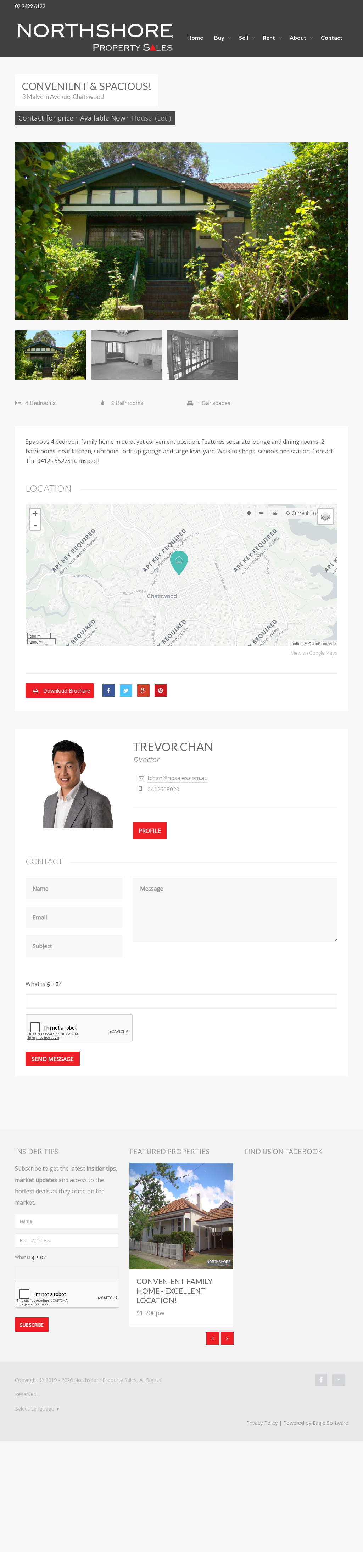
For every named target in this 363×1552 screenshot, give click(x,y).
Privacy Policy (262, 1422)
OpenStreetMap (322, 643)
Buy (219, 37)
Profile (150, 831)
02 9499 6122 (30, 6)
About (298, 37)
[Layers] (325, 516)
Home (195, 37)
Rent (269, 37)
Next (337, 231)
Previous (25, 231)
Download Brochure (66, 690)
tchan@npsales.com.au (177, 778)
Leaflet (295, 643)
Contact (331, 37)
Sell (243, 37)
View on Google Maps (314, 653)
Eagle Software (330, 1422)
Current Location (311, 513)
